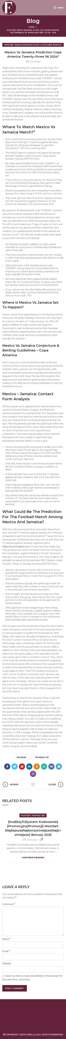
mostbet (21, 757)
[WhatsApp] (44, 766)
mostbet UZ (42, 757)
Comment (8, 904)
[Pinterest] (22, 766)
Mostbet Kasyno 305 (33, 815)
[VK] (51, 766)
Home (31, 27)
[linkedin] (29, 766)
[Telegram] (59, 766)
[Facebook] (7, 766)
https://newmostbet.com (15, 546)
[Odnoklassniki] (37, 766)
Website (6, 963)
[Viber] (33, 774)
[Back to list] (33, 784)
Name (6, 939)
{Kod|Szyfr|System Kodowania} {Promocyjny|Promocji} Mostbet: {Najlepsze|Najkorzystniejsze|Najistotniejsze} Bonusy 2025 (33, 828)
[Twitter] (15, 766)
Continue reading (33, 858)
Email (6, 951)
